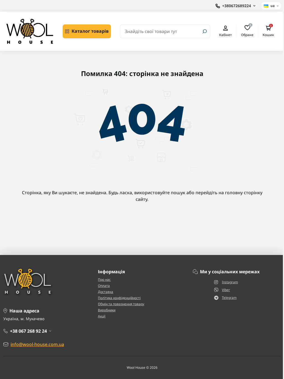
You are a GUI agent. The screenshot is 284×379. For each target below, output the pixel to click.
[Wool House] (30, 31)
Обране (247, 31)
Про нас (104, 279)
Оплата (104, 285)
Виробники (106, 310)
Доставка (105, 291)
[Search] (204, 31)
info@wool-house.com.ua (37, 344)
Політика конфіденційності (119, 297)
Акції (101, 316)
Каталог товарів (90, 31)
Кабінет (225, 34)
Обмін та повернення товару (121, 304)
